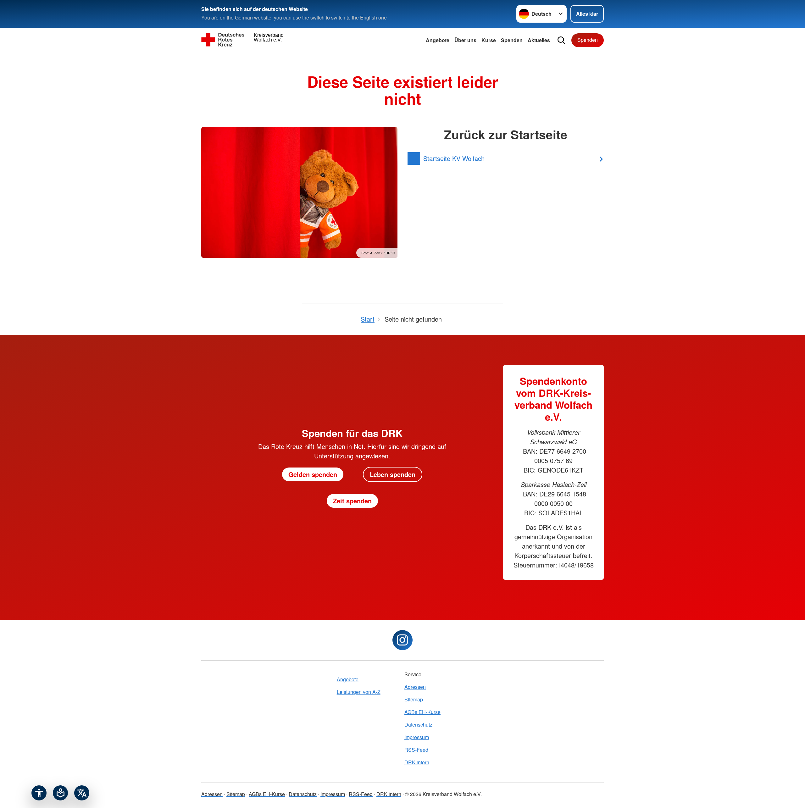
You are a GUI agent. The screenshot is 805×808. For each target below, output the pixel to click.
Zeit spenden (352, 500)
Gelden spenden (312, 474)
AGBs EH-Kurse (422, 712)
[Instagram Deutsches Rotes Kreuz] (402, 640)
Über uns (465, 40)
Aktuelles (539, 40)
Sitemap (413, 699)
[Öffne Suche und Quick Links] (561, 40)
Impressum (416, 737)
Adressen (415, 686)
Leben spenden (392, 474)
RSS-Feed (416, 749)
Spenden (512, 40)
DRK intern (416, 762)
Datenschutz (418, 724)
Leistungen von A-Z (358, 691)
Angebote (437, 40)
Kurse (488, 40)
